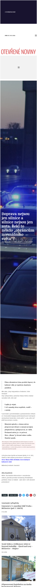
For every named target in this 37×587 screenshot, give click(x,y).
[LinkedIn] (27, 495)
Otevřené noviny (10, 12)
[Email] (34, 495)
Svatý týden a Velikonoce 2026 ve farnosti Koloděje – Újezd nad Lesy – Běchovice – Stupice (17, 546)
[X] (23, 495)
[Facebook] (20, 495)
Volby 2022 (13, 495)
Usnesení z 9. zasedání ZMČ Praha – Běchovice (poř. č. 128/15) (17, 507)
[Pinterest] (31, 495)
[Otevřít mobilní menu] (36, 35)
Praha (4, 495)
